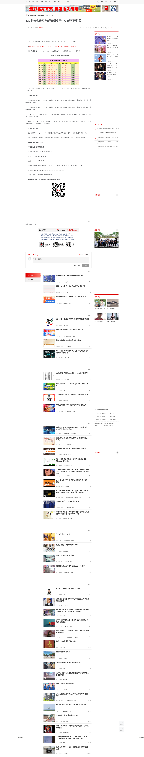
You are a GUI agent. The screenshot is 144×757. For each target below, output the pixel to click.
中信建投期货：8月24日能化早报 (67, 501)
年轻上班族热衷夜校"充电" (65, 555)
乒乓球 (64, 626)
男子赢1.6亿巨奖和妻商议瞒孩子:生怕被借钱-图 (55, 234)
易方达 (75, 700)
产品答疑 (96, 419)
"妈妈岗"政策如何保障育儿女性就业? (69, 662)
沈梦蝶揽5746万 (63, 237)
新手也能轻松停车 (111, 308)
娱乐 (46, 1)
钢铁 (67, 551)
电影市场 (65, 540)
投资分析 (66, 486)
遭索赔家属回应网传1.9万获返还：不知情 (70, 566)
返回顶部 (121, 734)
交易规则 (69, 518)
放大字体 (85, 28)
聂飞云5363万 (71, 237)
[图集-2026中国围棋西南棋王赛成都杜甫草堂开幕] (106, 240)
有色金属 (74, 433)
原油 (66, 454)
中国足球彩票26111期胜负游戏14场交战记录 (71, 405)
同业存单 (69, 433)
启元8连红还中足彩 (64, 239)
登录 (75, 266)
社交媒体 (71, 637)
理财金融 (65, 518)
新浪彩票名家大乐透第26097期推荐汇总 (107, 132)
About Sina (112, 413)
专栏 (63, 1)
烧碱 (80, 497)
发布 (86, 266)
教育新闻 (66, 561)
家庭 (64, 742)
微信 (101, 28)
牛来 (73, 540)
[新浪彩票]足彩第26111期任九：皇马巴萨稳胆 (72, 373)
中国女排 (67, 690)
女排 (64, 690)
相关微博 (30, 279)
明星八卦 (65, 732)
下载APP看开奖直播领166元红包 (65, 46)
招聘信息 (104, 416)
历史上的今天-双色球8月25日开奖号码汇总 (71, 286)
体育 (37, 1)
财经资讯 (66, 444)
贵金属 (69, 454)
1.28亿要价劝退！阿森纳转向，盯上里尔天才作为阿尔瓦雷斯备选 (112, 65)
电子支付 (66, 346)
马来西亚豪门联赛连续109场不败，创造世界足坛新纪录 (112, 74)
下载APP (70, 234)
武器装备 (65, 711)
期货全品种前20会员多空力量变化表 (68, 340)
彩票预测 (65, 303)
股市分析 (66, 700)
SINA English (113, 419)
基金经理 (71, 700)
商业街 (68, 476)
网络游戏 (76, 637)
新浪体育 (39, 15)
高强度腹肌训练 (111, 321)
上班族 (71, 561)
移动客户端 (113, 1)
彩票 (43, 15)
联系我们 (96, 416)
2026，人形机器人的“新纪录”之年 (68, 588)
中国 (71, 626)
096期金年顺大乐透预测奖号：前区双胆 (69, 275)
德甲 (65, 379)
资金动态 (65, 433)
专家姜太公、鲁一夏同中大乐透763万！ (41, 46)
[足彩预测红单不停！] (63, 8)
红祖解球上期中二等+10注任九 (51, 239)
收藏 (90, 28)
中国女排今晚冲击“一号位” (65, 683)
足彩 (64, 325)
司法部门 (72, 572)
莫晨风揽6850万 (48, 237)
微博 (96, 28)
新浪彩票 (41, 27)
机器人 (64, 551)
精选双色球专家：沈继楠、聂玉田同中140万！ (72, 297)
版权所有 (111, 425)
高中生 (66, 605)
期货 (70, 346)
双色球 (35, 224)
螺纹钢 (76, 497)
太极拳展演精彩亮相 (63, 652)
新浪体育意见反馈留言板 (102, 409)
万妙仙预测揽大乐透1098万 (50, 235)
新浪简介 (96, 413)
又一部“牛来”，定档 (63, 534)
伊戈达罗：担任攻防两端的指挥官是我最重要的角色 (112, 38)
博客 (55, 1)
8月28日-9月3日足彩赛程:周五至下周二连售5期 (72, 319)
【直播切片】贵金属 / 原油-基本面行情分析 (71, 448)
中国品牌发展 (67, 497)
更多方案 (70, 235)
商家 (65, 476)
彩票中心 (47, 15)
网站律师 (104, 419)
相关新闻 (30, 275)
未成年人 (67, 721)
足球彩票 (67, 325)
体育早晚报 (67, 411)
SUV (68, 753)
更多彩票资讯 (42, 230)
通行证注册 (112, 416)
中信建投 (69, 507)
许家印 (64, 647)
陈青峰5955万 (55, 237)
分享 (106, 28)
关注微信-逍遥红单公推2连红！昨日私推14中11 (72, 394)
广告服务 (104, 413)
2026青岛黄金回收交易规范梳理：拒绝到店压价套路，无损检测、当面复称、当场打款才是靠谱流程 (72, 471)
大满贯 (68, 626)
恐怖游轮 (69, 540)
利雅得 (66, 400)
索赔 (68, 572)
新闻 (33, 1)
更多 (68, 1)
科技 (50, 1)
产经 (65, 507)
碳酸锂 (73, 497)
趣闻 (64, 454)
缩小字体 (80, 28)
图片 (59, 1)
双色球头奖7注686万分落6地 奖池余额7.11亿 (108, 128)
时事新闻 (66, 637)
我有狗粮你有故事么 (99, 308)
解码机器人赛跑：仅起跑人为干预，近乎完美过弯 (112, 56)
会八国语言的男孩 (99, 321)
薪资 (64, 668)
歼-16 (68, 711)
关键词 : (28, 224)
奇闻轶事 (65, 572)
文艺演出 (65, 658)
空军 (71, 711)
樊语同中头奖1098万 (63, 235)
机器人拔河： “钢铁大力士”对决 (67, 545)
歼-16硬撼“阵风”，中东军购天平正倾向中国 (71, 704)
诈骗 (64, 721)
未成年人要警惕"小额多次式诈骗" (67, 715)
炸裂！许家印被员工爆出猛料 (66, 641)
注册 (106, 1)
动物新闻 (65, 679)
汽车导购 (65, 753)
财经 (42, 1)
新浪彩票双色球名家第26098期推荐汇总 (70, 329)
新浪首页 (28, 1)
